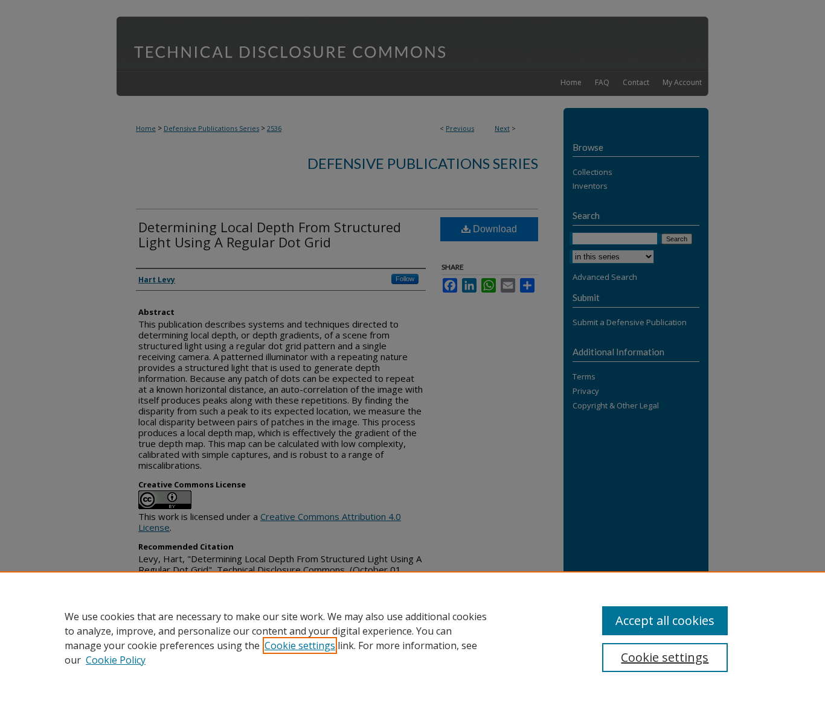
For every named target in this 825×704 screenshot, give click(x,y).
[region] (412, 637)
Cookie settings (300, 645)
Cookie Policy (116, 660)
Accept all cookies (664, 620)
